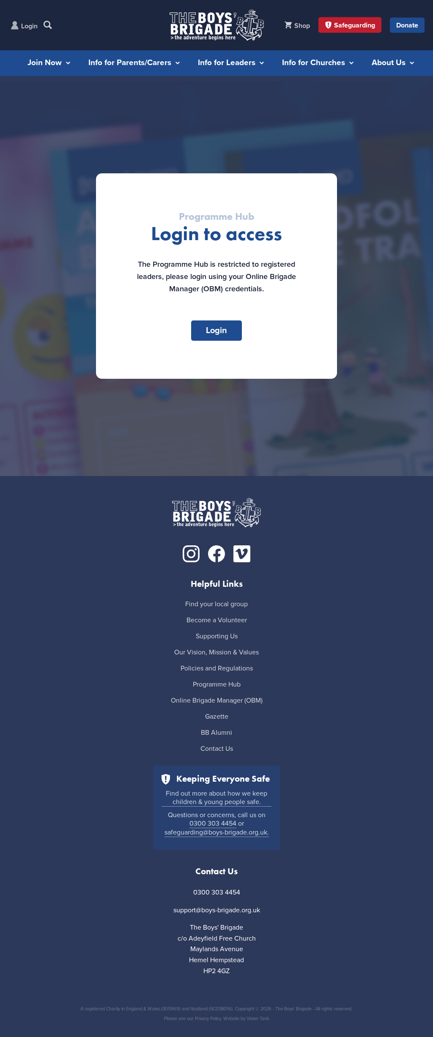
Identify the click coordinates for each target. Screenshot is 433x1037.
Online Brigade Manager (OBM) (217, 700)
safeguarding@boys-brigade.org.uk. (216, 832)
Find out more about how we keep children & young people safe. (216, 797)
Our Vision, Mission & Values (216, 652)
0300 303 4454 (212, 823)
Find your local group (216, 604)
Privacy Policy (208, 1018)
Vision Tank (258, 1018)
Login (29, 26)
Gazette (216, 716)
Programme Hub (217, 684)
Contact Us (216, 748)
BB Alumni (216, 732)
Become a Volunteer (216, 620)
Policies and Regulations (217, 668)
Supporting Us (217, 636)
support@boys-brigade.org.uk (216, 910)
